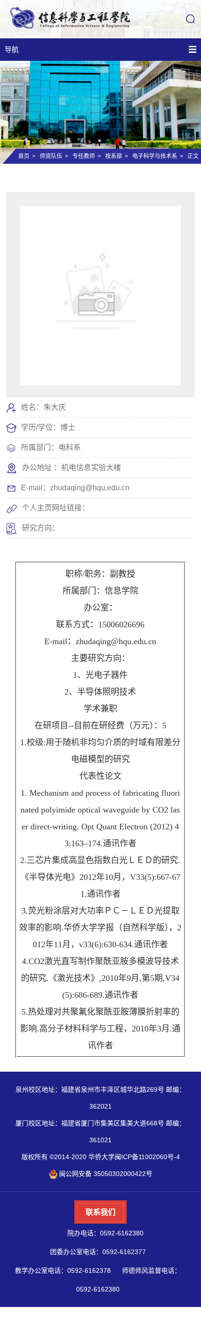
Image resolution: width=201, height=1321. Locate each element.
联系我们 (100, 1212)
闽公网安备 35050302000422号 (105, 1173)
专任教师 (83, 156)
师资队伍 (51, 156)
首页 (23, 156)
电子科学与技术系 (154, 156)
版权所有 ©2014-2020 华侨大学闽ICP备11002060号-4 (101, 1157)
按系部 (113, 156)
